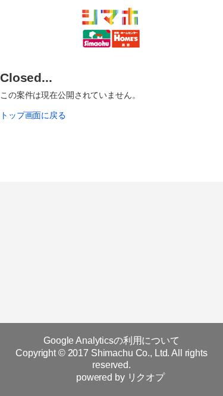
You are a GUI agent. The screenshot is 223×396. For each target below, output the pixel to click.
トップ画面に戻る (33, 115)
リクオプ (146, 377)
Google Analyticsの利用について (111, 340)
